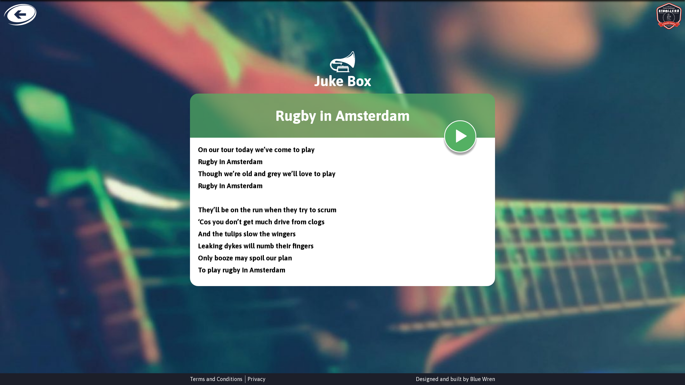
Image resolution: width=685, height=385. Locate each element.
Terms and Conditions (216, 379)
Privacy (256, 379)
